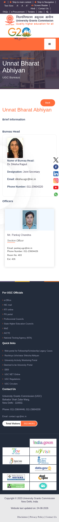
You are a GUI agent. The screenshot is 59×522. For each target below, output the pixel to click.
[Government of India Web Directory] (43, 486)
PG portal (8, 314)
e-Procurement (18, 12)
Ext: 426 (11, 259)
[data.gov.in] (43, 469)
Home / (6, 58)
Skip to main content (21, 2)
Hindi (33, 8)
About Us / (15, 58)
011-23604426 (31, 251)
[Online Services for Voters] (16, 477)
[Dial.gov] (43, 477)
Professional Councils (14, 319)
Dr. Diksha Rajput (17, 164)
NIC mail (8, 305)
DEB (6, 369)
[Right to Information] (43, 460)
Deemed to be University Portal (18, 365)
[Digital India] (16, 460)
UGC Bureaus (28, 58)
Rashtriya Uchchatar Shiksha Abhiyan (21, 355)
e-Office (7, 300)
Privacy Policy (37, 517)
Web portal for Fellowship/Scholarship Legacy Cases (28, 351)
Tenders (31, 12)
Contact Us (43, 8)
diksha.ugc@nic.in (25, 179)
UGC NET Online (12, 374)
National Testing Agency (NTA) (18, 338)
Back (47, 102)
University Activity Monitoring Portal (20, 360)
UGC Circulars (11, 384)
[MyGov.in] (16, 451)
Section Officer (15, 240)
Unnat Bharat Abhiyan (20, 67)
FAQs (5, 12)
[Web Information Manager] (16, 486)
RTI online (8, 309)
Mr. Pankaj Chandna (19, 235)
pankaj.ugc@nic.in (23, 248)
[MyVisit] (43, 451)
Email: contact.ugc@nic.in (14, 416)
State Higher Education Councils (19, 324)
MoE (6, 328)
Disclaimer (22, 517)
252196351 (29, 423)
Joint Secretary (31, 171)
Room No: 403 (14, 255)
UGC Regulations (12, 379)
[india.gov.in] (43, 443)
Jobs (40, 12)
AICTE (7, 333)
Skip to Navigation (45, 2)
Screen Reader (41, 5)
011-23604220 (35, 186)
